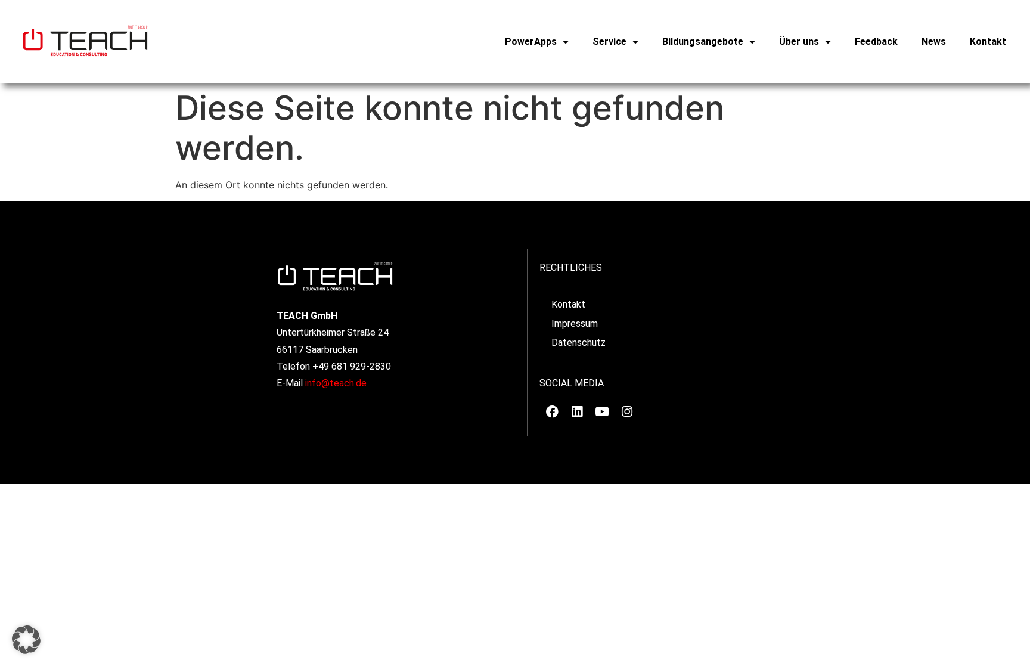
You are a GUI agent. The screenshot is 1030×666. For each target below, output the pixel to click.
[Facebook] (551, 412)
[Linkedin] (577, 412)
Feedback (876, 41)
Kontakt (988, 41)
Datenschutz (578, 342)
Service (609, 41)
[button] (26, 640)
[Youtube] (602, 412)
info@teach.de (336, 383)
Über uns (799, 41)
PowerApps (531, 41)
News (934, 41)
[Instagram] (627, 412)
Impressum (574, 323)
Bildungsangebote (702, 41)
